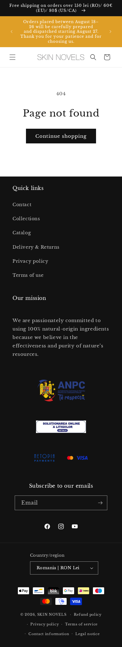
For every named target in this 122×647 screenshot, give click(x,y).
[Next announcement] (110, 31)
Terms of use (28, 275)
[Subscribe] (100, 502)
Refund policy (88, 614)
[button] (12, 57)
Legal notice (87, 634)
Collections (26, 218)
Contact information (48, 634)
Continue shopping (61, 136)
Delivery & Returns (36, 247)
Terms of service (81, 624)
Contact (22, 204)
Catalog (22, 233)
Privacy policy (30, 261)
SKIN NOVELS (52, 614)
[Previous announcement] (11, 31)
